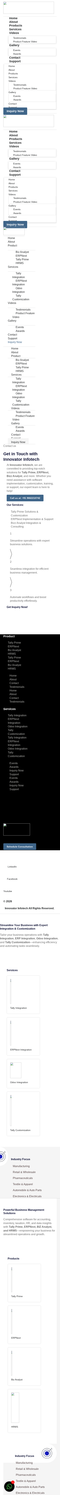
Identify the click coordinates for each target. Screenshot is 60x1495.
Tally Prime (14, 642)
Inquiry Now (15, 342)
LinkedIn (12, 866)
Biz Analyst (14, 650)
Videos (14, 33)
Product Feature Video (25, 41)
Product (12, 245)
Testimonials (17, 686)
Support (15, 61)
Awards (17, 99)
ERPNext (13, 646)
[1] (9, 1488)
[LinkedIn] (12, 861)
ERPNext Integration (19, 282)
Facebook (12, 879)
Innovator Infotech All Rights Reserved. (29, 908)
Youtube (7, 891)
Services (13, 266)
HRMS (20, 263)
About (11, 241)
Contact (12, 334)
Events (14, 763)
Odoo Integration (18, 290)
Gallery (14, 45)
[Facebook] (12, 873)
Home (11, 238)
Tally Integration (18, 275)
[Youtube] (4, 886)
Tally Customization (20, 297)
